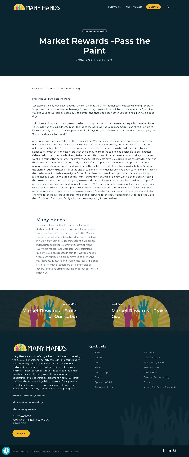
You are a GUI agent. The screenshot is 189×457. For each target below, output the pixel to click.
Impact (99, 362)
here (40, 88)
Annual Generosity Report (28, 395)
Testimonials (150, 372)
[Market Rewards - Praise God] (141, 311)
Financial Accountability (27, 402)
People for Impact (105, 387)
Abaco (98, 357)
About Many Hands (24, 409)
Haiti (97, 352)
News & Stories (151, 367)
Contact (147, 382)
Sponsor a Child (103, 382)
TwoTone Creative (70, 452)
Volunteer (149, 352)
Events (98, 377)
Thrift (98, 367)
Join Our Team (151, 357)
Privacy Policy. (19, 452)
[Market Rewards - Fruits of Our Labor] (47, 311)
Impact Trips (102, 372)
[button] (6, 451)
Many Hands (85, 60)
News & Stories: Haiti (94, 31)
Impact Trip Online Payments (159, 387)
